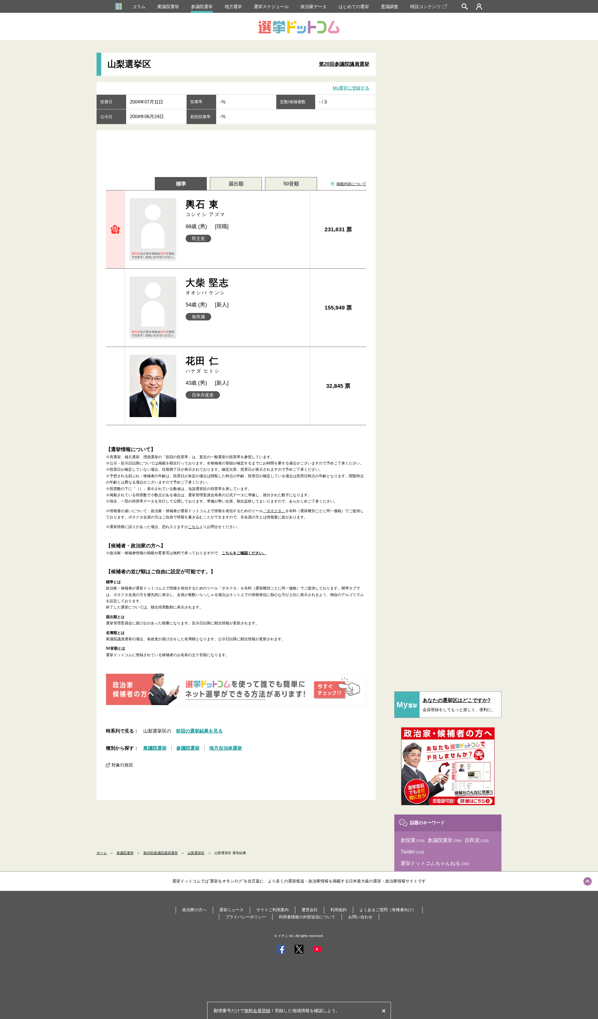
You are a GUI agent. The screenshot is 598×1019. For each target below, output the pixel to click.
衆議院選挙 (168, 6)
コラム (138, 6)
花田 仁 (203, 364)
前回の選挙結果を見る (199, 730)
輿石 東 (205, 208)
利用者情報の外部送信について (307, 917)
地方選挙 (233, 6)
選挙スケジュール (271, 6)
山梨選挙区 (196, 853)
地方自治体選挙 (225, 748)
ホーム (102, 853)
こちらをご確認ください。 (244, 553)
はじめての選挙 (354, 6)
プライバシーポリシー (245, 917)
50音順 (291, 183)
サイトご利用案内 (272, 909)
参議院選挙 (202, 6)
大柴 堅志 (207, 286)
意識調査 (389, 6)
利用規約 (338, 909)
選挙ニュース (231, 909)
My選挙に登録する (351, 87)
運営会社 (309, 909)
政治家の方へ (194, 909)
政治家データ (314, 6)
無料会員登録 (257, 1010)
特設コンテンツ (425, 6)
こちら (193, 527)
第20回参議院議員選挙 (344, 64)
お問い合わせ (360, 917)
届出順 (236, 183)
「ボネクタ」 (274, 511)
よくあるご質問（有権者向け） (387, 909)
